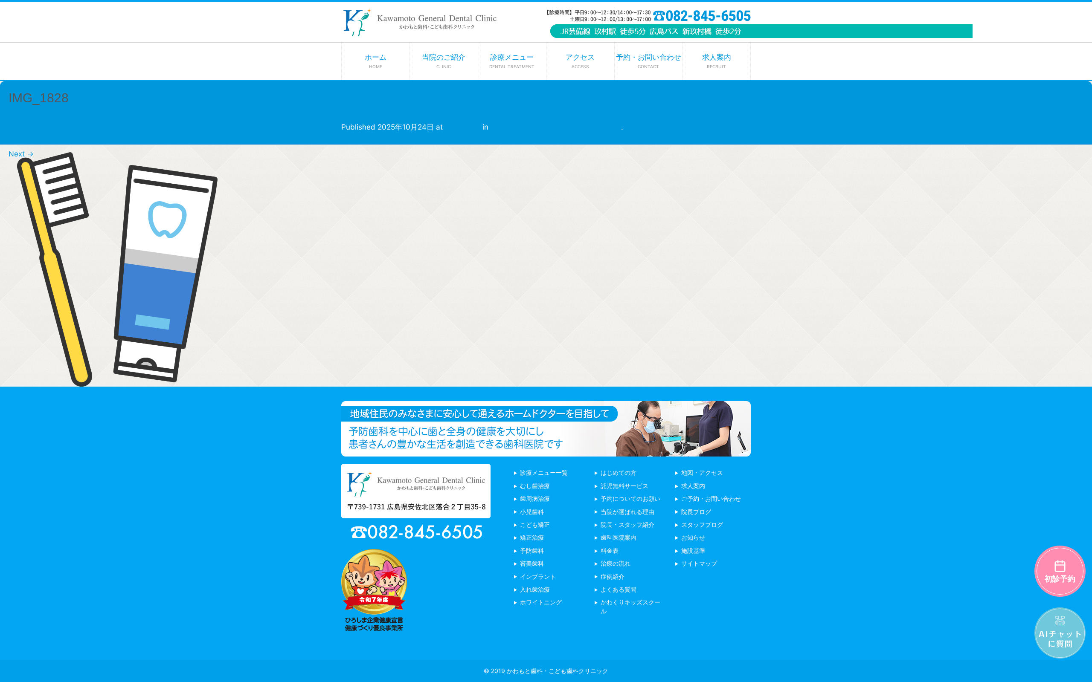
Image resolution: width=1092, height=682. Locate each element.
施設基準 (693, 550)
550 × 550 (462, 127)
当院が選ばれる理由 (627, 511)
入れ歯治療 (535, 589)
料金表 (610, 550)
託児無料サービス (624, 485)
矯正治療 (532, 537)
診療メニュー (511, 61)
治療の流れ (615, 563)
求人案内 (716, 61)
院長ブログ (696, 511)
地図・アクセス (702, 472)
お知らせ (693, 537)
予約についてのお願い (630, 498)
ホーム (375, 61)
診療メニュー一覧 (544, 472)
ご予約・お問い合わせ (711, 498)
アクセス (580, 61)
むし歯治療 (535, 485)
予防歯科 (532, 550)
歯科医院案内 (618, 537)
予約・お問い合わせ (648, 61)
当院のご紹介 (443, 61)
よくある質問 (618, 589)
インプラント (538, 576)
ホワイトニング (541, 602)
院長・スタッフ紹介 (627, 524)
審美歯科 (532, 563)
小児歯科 (532, 511)
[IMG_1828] (117, 380)
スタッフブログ (702, 524)
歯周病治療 (535, 498)
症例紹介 (612, 576)
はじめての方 (618, 472)
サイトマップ (699, 563)
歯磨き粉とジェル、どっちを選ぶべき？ (556, 127)
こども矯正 (535, 524)
